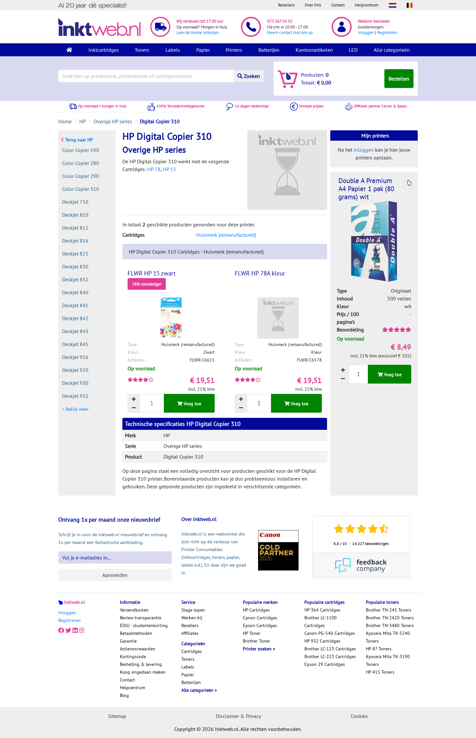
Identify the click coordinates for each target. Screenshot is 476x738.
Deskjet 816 (75, 240)
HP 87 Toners (378, 649)
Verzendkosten (134, 610)
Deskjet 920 (75, 370)
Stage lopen (193, 610)
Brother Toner (256, 641)
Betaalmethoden (136, 633)
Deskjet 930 (75, 383)
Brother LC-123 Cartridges (330, 649)
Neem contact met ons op (290, 32)
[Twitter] (68, 631)
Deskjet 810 (75, 215)
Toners (142, 50)
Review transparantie (140, 618)
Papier (203, 50)
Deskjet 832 (75, 279)
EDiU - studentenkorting (144, 625)
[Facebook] (61, 631)
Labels (172, 50)
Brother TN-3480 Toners (390, 625)
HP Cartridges (256, 610)
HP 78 (154, 169)
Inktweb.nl (74, 602)
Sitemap (117, 716)
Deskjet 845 (75, 344)
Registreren (387, 32)
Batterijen (268, 50)
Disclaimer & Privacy (238, 716)
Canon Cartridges (260, 618)
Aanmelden (115, 575)
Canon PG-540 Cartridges (329, 633)
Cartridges (191, 651)
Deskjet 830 (75, 266)
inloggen (364, 150)
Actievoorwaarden (137, 649)
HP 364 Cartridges (322, 610)
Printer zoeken (258, 649)
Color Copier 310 (80, 189)
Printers (234, 50)
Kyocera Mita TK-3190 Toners (388, 660)
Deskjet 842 (75, 318)
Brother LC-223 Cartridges (330, 656)
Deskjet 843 (75, 331)
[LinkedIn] (75, 631)
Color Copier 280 (80, 163)
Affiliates (189, 633)
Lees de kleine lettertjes (197, 32)
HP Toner (251, 633)
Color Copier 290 (80, 176)
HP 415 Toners (380, 672)
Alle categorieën (392, 50)
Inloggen (366, 32)
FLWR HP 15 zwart (152, 273)
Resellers (286, 5)
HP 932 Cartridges (322, 641)
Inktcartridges (103, 50)
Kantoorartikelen (314, 50)
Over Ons (313, 5)
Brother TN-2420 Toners (390, 618)
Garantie (128, 641)
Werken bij (191, 618)
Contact (338, 5)
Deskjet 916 (75, 357)
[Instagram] (81, 631)
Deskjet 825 (75, 253)
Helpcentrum (367, 5)
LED (353, 50)
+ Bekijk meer (75, 409)
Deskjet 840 (75, 292)
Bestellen (399, 78)
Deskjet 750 (75, 202)
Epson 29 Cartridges (324, 664)
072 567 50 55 (279, 21)
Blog (124, 695)
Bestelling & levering (141, 664)
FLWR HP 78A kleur (260, 273)
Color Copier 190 (80, 150)
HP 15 (169, 169)
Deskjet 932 (75, 396)
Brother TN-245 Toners (388, 610)
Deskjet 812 (75, 227)
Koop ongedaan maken (142, 672)
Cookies (359, 716)
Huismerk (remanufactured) (226, 235)
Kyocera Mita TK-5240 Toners (388, 637)
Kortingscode (133, 656)
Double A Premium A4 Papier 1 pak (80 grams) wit (366, 188)
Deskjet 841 (75, 305)
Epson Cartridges (260, 625)
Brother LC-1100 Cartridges (320, 621)
